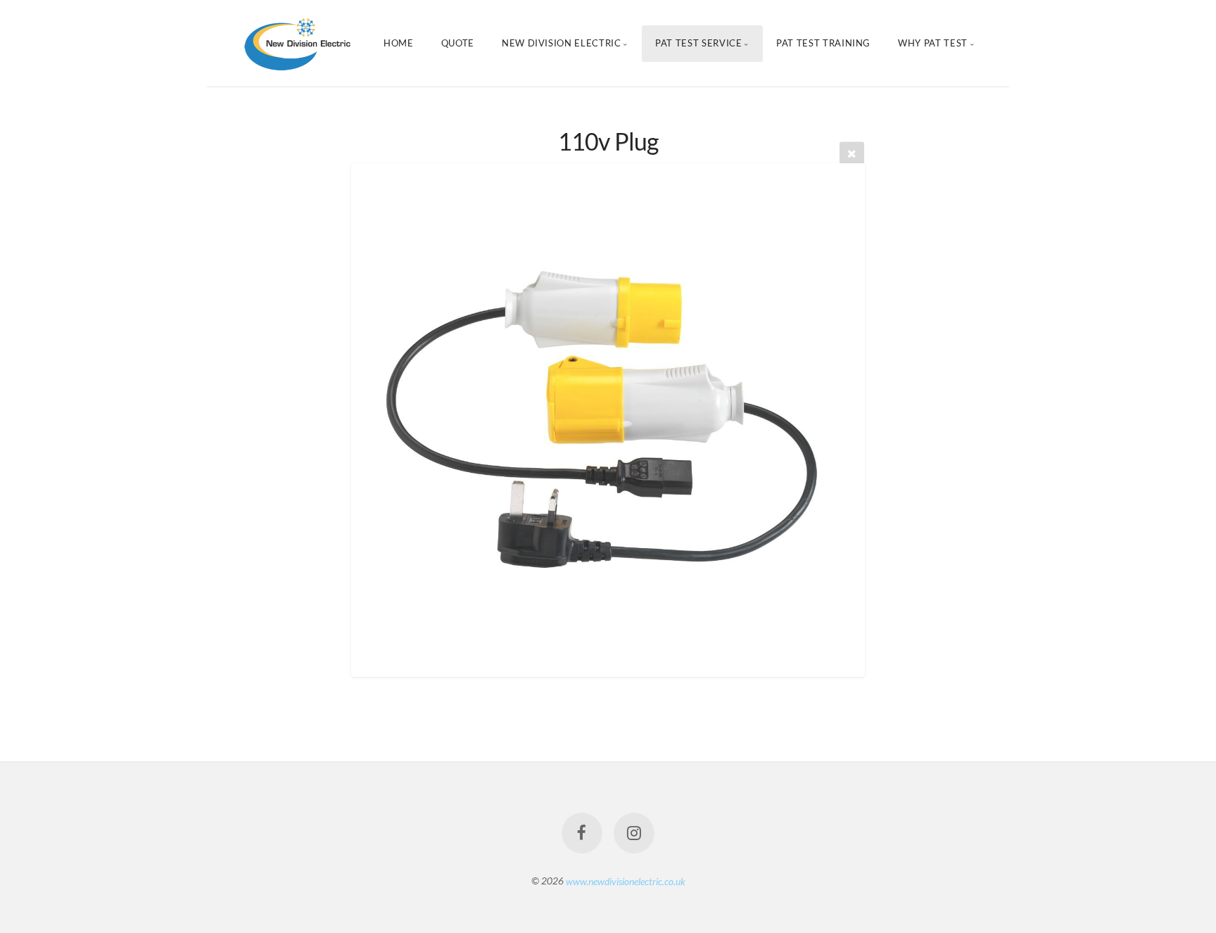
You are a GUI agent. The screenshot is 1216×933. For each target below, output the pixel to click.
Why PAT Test (933, 43)
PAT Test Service (698, 43)
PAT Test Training (823, 43)
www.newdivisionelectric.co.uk (625, 881)
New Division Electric (561, 43)
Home (399, 43)
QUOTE (457, 43)
